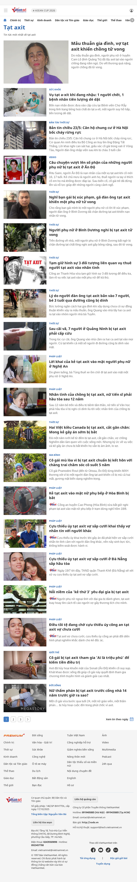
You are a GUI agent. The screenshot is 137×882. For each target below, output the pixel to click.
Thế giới (102, 20)
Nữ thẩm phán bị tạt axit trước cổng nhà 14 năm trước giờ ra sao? (87, 693)
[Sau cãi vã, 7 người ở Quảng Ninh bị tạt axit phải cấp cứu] (25, 336)
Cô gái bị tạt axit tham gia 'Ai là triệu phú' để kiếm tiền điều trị (89, 660)
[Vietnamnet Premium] (14, 737)
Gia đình (54, 455)
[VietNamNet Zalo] (115, 851)
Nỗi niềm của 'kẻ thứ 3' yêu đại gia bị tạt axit (89, 591)
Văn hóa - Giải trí (42, 742)
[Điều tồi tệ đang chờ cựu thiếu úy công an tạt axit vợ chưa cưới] (25, 632)
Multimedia (109, 749)
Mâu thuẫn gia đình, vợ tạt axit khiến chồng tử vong (99, 46)
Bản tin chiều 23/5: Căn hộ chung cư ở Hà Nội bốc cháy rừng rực (88, 130)
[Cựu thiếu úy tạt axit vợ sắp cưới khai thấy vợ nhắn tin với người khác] (25, 533)
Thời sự (29, 20)
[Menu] (6, 10)
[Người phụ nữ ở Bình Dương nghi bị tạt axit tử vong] (25, 237)
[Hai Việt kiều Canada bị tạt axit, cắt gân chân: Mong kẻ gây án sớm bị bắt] (25, 435)
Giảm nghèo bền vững (80, 749)
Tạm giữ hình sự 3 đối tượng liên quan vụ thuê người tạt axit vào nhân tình (90, 265)
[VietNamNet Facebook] (93, 851)
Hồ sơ (70, 785)
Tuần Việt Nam (76, 735)
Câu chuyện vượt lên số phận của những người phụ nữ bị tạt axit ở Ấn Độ (90, 164)
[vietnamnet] (19, 12)
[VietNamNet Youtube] (100, 851)
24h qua (107, 763)
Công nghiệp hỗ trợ (79, 742)
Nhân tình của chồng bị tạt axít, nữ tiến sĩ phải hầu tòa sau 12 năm (90, 396)
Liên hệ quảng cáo (85, 799)
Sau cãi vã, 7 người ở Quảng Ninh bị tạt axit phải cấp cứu (87, 331)
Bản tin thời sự (59, 122)
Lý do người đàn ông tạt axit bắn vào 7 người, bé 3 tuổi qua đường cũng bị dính (89, 298)
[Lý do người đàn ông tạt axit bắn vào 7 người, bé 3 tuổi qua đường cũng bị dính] (25, 303)
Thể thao (116, 20)
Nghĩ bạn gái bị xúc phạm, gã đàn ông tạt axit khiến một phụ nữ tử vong (89, 199)
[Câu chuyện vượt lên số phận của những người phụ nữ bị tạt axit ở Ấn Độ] (25, 170)
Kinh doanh (44, 20)
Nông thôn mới (76, 756)
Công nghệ (38, 756)
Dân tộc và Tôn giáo (67, 20)
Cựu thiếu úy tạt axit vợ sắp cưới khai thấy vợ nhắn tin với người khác (89, 528)
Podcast (106, 756)
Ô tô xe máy (39, 763)
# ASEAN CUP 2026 (44, 10)
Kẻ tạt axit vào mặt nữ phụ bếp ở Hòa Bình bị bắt (89, 495)
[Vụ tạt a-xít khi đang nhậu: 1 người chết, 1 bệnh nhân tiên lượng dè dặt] (25, 102)
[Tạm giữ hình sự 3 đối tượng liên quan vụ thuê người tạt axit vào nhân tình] (25, 270)
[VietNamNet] (5, 20)
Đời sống (55, 685)
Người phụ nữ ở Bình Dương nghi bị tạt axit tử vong (90, 232)
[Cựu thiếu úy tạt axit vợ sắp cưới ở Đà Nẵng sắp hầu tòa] (25, 566)
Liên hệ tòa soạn (42, 822)
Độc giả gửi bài (118, 858)
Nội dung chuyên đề (79, 771)
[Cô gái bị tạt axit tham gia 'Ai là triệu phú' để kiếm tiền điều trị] (25, 665)
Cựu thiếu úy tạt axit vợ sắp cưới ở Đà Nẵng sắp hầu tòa (88, 561)
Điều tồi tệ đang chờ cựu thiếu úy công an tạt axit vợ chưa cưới (89, 627)
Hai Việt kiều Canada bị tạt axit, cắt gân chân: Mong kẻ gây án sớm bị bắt (89, 429)
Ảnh (104, 735)
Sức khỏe (55, 89)
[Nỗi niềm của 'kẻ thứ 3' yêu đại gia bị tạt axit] (25, 599)
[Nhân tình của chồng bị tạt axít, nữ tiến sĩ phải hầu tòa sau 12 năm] (25, 402)
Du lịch (36, 771)
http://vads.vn (90, 822)
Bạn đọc (37, 785)
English (71, 778)
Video (52, 157)
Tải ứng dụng (87, 858)
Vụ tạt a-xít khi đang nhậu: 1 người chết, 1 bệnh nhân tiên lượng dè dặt (86, 97)
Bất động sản (40, 778)
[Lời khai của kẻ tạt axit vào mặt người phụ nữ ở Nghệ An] (25, 369)
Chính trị (15, 20)
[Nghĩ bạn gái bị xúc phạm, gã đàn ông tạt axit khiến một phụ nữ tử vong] (25, 204)
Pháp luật (55, 356)
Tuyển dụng (103, 863)
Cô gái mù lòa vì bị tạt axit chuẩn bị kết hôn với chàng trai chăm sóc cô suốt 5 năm (90, 462)
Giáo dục (88, 20)
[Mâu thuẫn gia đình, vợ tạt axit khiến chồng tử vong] (36, 62)
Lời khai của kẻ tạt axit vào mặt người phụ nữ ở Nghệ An (89, 364)
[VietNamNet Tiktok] (108, 851)
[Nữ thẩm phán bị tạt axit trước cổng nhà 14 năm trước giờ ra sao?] (25, 698)
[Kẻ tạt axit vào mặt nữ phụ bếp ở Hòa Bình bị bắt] (25, 500)
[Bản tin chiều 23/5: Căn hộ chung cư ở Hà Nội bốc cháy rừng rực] (25, 135)
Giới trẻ (54, 652)
